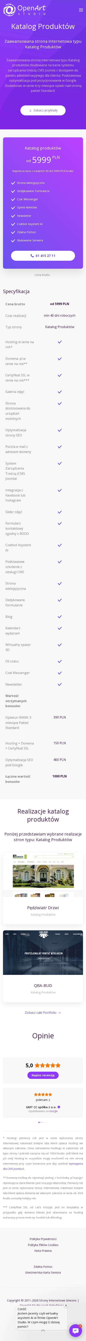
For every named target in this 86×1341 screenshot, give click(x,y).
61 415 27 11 (44, 256)
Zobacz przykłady (45, 110)
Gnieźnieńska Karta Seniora (43, 1272)
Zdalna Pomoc (26, 232)
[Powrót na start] (24, 10)
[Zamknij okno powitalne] (66, 1305)
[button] (81, 10)
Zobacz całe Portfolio (40, 1012)
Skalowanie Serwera (30, 240)
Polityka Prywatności (43, 1239)
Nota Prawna (43, 1251)
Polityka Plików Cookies (43, 1245)
